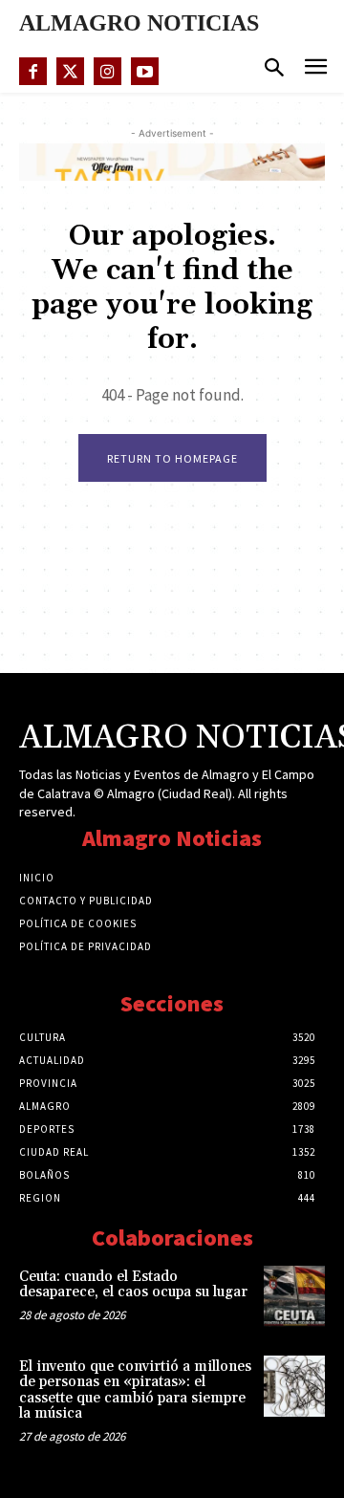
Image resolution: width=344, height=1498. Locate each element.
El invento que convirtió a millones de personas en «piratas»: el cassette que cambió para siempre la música (135, 1390)
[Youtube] (145, 71)
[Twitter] (70, 71)
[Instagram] (107, 71)
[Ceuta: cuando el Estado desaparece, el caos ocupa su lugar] (294, 1296)
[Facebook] (33, 71)
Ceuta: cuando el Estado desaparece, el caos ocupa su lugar (133, 1285)
